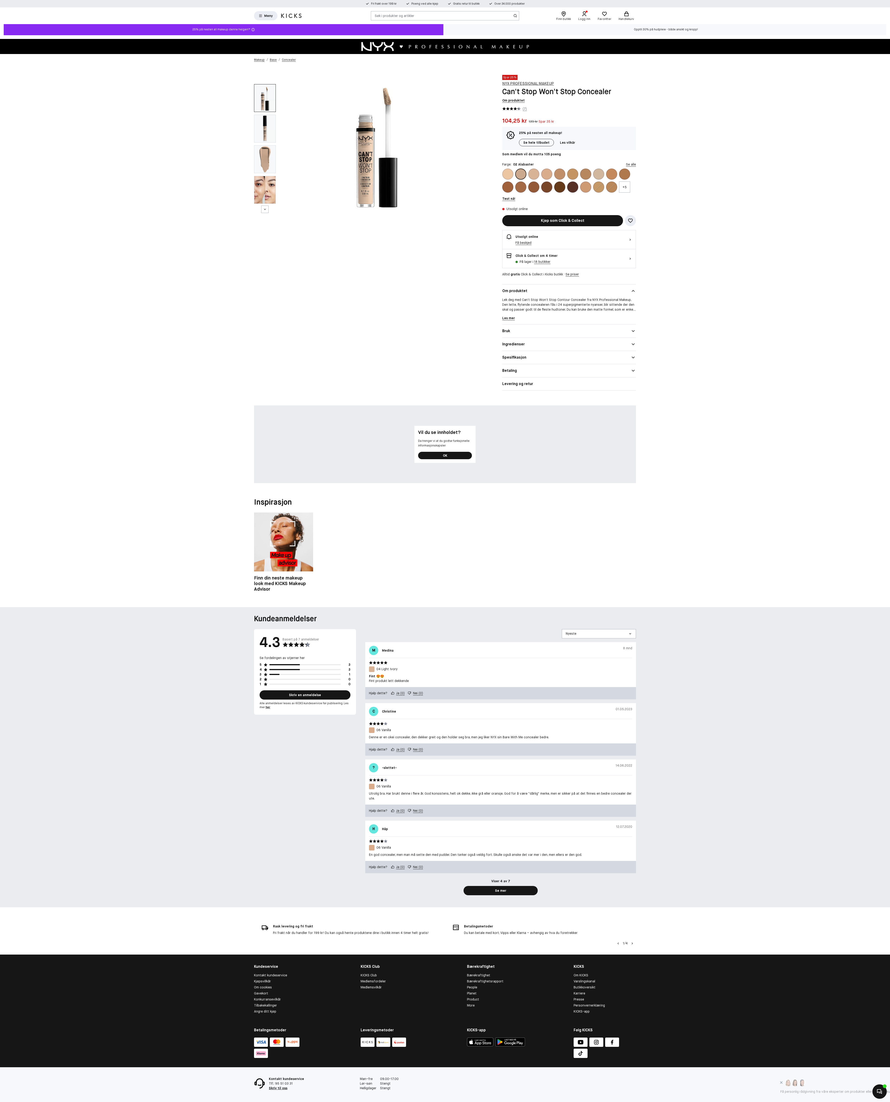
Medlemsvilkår (371, 987)
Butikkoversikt (584, 987)
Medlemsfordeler (373, 981)
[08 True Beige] (572, 174)
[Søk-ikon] (515, 15)
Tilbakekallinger (265, 1005)
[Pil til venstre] (618, 943)
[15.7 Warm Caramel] (507, 187)
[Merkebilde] (445, 46)
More (471, 1005)
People (472, 987)
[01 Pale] (507, 174)
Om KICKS (581, 975)
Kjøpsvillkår (262, 981)
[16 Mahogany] (520, 187)
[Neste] (265, 209)
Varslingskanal (584, 981)
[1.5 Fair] (598, 174)
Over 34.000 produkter (509, 4)
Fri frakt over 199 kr (384, 4)
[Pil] (632, 943)
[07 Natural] (559, 174)
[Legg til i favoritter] (630, 220)
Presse (579, 999)
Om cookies (263, 987)
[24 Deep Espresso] (572, 187)
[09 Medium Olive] (585, 174)
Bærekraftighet (478, 975)
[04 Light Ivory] (533, 174)
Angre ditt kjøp (265, 1011)
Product (473, 999)
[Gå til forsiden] (291, 15)
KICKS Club (369, 975)
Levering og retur (517, 383)
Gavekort (261, 993)
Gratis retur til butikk (466, 4)
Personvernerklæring (589, 1005)
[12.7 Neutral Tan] (624, 174)
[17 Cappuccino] (533, 187)
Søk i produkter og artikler (394, 15)
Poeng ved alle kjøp (424, 4)
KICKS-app (582, 1011)
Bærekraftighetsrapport (485, 981)
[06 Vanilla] (546, 174)
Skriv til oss (278, 1088)
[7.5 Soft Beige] (585, 187)
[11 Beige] (598, 187)
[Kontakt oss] (879, 1091)
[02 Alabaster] (520, 174)
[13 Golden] (611, 187)
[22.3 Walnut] (559, 187)
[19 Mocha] (546, 187)
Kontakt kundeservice (270, 975)
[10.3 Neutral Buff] (611, 174)
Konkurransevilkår (267, 999)
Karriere (579, 993)
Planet (472, 993)
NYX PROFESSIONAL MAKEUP (528, 83)
